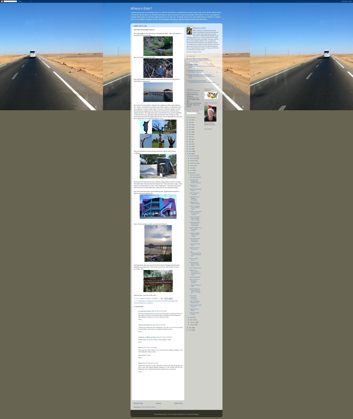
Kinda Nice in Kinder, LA (193, 185)
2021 (190, 132)
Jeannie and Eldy (200, 28)
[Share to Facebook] (170, 298)
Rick (139, 347)
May (191, 173)
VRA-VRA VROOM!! (195, 177)
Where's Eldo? (141, 8)
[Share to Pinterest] (172, 298)
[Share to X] (168, 298)
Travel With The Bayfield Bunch (198, 59)
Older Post (178, 403)
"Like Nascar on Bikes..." (194, 309)
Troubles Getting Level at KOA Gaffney (194, 234)
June (191, 170)
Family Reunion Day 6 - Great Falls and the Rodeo (202, 82)
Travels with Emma (144, 325)
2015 (190, 146)
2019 (190, 137)
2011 (190, 327)
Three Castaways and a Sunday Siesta (195, 208)
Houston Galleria (194, 175)
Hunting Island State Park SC (196, 305)
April (191, 317)
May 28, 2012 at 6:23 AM (159, 311)
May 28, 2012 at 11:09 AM (149, 347)
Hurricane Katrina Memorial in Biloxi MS (166, 301)
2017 (190, 141)
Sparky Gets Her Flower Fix (194, 248)
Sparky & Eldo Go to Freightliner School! (196, 229)
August (192, 165)
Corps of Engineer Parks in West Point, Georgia (195, 218)
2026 (190, 120)
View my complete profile (194, 52)
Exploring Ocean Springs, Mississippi (194, 198)
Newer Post (138, 403)
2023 (190, 127)
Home (158, 403)
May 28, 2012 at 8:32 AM (157, 325)
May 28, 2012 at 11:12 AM (150, 363)
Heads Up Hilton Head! (194, 313)
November (193, 158)
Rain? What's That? (195, 268)
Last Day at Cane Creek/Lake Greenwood (195, 240)
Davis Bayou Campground (146, 301)
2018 (190, 139)
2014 (190, 149)
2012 (190, 154)
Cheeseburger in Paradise (194, 193)
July (191, 168)
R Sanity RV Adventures (196, 70)
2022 (190, 129)
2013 (190, 151)
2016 (190, 144)
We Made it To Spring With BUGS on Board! (195, 181)
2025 (190, 122)
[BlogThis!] (166, 298)
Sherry (140, 363)
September (193, 163)
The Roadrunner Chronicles (197, 81)
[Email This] (165, 298)
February (193, 322)
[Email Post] (161, 298)
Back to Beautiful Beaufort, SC (194, 301)
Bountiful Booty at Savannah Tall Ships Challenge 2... (195, 291)
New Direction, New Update (196, 72)
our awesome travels (144, 311)
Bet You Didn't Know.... (194, 259)
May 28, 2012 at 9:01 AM (164, 337)
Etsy (194, 92)
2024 (190, 124)
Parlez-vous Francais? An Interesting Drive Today (195, 273)
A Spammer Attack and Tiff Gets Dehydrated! (195, 224)
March (192, 320)
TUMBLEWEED (193, 64)
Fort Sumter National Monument (193, 297)
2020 (190, 134)
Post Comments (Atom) (148, 407)
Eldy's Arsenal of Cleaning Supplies (194, 281)
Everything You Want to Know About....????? (195, 264)
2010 (190, 330)
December (193, 156)
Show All (217, 84)
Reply (140, 319)
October (192, 160)
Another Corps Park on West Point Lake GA (195, 213)
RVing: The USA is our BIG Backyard (200, 75)
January (192, 324)
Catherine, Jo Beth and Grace (147, 337)
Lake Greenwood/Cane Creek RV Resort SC (195, 254)
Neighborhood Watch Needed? (195, 203)
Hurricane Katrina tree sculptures (143, 303)
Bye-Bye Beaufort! (195, 277)
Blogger (196, 414)
